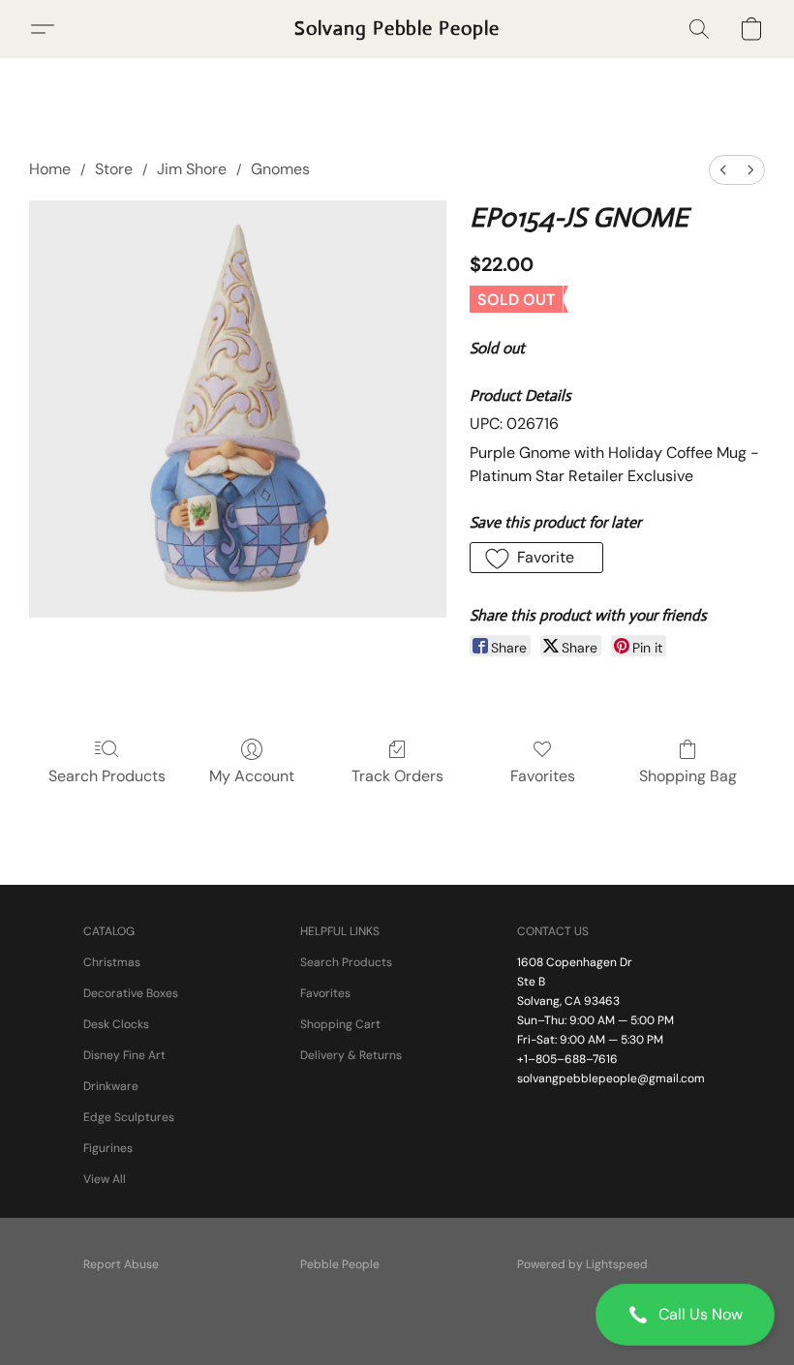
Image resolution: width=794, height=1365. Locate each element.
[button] (685, 1315)
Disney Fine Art (124, 1055)
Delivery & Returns (351, 1055)
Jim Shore (192, 169)
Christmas (111, 962)
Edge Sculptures (128, 1117)
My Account (251, 776)
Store (114, 169)
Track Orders (397, 776)
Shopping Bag (688, 776)
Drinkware (110, 1086)
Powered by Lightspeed (582, 1264)
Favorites (542, 776)
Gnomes (280, 169)
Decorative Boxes (130, 993)
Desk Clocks (116, 1024)
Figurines (108, 1148)
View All (104, 1179)
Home (50, 169)
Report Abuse (121, 1264)
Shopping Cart (340, 1024)
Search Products (107, 776)
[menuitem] (723, 170)
